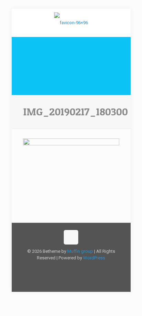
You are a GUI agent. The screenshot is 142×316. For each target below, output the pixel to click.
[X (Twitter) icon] (71, 268)
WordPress (94, 257)
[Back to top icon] (71, 237)
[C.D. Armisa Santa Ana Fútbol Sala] (71, 22)
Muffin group (80, 251)
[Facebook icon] (64, 268)
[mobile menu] (121, 22)
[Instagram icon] (78, 268)
